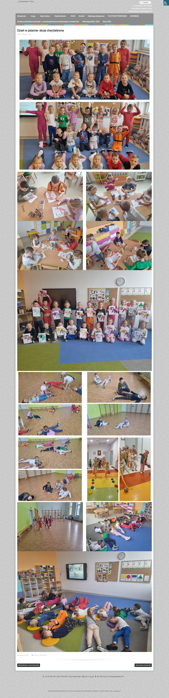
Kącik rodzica (45, 16)
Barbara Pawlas (24, 655)
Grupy (33, 16)
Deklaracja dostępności (96, 16)
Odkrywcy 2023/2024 (40, 655)
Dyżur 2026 (107, 22)
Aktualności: (21, 16)
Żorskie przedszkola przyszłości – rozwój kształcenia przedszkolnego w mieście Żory (48, 22)
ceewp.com (117, 691)
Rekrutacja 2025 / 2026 (91, 22)
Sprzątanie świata (142, 665)
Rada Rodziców (60, 16)
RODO (73, 16)
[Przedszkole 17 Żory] (25, 1)
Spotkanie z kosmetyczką (29, 665)
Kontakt (81, 16)
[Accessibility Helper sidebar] (166, 3)
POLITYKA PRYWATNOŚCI (117, 16)
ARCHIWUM (134, 16)
